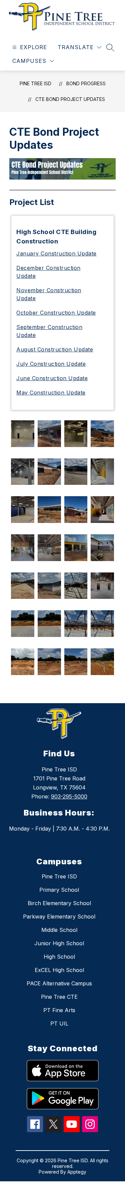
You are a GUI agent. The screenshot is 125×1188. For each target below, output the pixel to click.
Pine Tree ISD (35, 83)
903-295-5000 (69, 796)
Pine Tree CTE (59, 996)
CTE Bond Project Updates (70, 99)
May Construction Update (51, 392)
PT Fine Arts (59, 1010)
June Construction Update (52, 378)
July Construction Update (51, 363)
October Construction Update (56, 312)
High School (59, 956)
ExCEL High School (59, 970)
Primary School (59, 889)
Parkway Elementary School (59, 916)
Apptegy (76, 1172)
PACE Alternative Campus (59, 983)
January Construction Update (56, 253)
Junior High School (59, 943)
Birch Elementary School (59, 903)
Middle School (59, 930)
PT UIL (59, 1023)
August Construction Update (54, 349)
